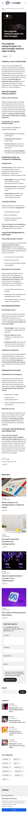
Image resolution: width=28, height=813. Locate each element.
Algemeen (6, 759)
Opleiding (7, 767)
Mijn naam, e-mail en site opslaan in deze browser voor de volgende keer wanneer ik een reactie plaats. (14, 673)
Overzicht (19, 767)
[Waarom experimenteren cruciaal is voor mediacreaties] (14, 560)
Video (5, 779)
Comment (6, 635)
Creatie (5, 464)
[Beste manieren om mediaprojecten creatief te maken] (14, 487)
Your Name (6, 647)
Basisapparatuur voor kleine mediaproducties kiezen (16, 709)
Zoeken (4, 688)
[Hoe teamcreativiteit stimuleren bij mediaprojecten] (14, 524)
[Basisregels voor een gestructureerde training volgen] (5, 742)
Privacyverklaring (7, 795)
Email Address (7, 656)
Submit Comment (10, 680)
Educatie (6, 763)
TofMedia (5, 790)
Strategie (19, 771)
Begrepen (14, 810)
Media (17, 763)
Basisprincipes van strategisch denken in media (15, 733)
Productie (7, 771)
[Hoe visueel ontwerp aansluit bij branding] (14, 597)
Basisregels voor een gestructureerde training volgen (17, 745)
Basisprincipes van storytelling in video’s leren (17, 721)
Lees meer (10, 806)
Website (5, 664)
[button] (2, 3)
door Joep (11, 704)
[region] (14, 804)
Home (3, 8)
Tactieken (7, 775)
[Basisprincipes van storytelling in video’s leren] (5, 719)
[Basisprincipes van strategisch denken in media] (5, 730)
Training (18, 775)
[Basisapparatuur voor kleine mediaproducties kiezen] (5, 706)
